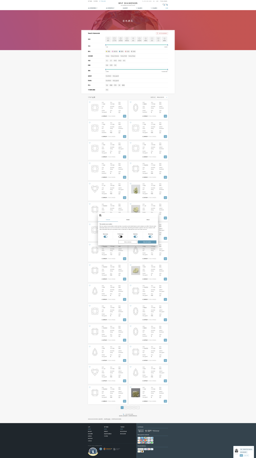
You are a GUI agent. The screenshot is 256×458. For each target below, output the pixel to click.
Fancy (107, 56)
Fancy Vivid (124, 56)
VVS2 (119, 60)
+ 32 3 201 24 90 (129, 414)
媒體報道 (90, 436)
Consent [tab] (108, 219)
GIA (107, 65)
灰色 (134, 51)
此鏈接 (108, 419)
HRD (111, 65)
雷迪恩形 (139, 40)
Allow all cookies (147, 242)
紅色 (128, 51)
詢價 (167, 8)
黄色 (109, 51)
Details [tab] (128, 219)
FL (107, 60)
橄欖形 (164, 40)
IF (111, 60)
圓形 (108, 40)
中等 (115, 85)
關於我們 (90, 431)
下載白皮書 (103, 1)
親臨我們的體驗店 (108, 433)
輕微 (111, 85)
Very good (116, 76)
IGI (115, 65)
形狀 (103, 102)
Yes (107, 90)
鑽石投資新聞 (123, 433)
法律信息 (90, 440)
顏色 (119, 102)
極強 (123, 85)
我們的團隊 (90, 433)
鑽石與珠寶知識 (123, 431)
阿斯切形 (127, 40)
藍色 (122, 51)
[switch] (120, 237)
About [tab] (148, 219)
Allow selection (127, 242)
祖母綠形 (121, 40)
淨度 (103, 106)
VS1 (124, 60)
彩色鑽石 (154, 8)
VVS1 (115, 60)
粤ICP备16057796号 (98, 445)
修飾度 (120, 106)
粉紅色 (115, 51)
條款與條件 (90, 438)
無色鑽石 (140, 8)
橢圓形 (145, 40)
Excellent (108, 76)
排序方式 (153, 97)
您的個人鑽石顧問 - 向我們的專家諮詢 (128, 415)
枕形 (152, 40)
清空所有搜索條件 (163, 33)
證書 (119, 110)
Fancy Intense (115, 56)
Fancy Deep (132, 56)
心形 (158, 40)
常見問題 (96, 1)
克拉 (111, 102)
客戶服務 (90, 1)
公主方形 (114, 40)
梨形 (133, 40)
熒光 (111, 110)
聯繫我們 (106, 431)
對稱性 (103, 110)
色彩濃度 (112, 106)
